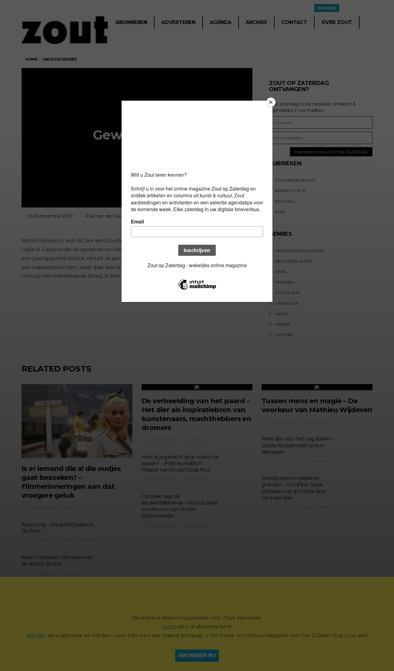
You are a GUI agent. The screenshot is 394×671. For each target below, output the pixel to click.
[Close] (270, 102)
